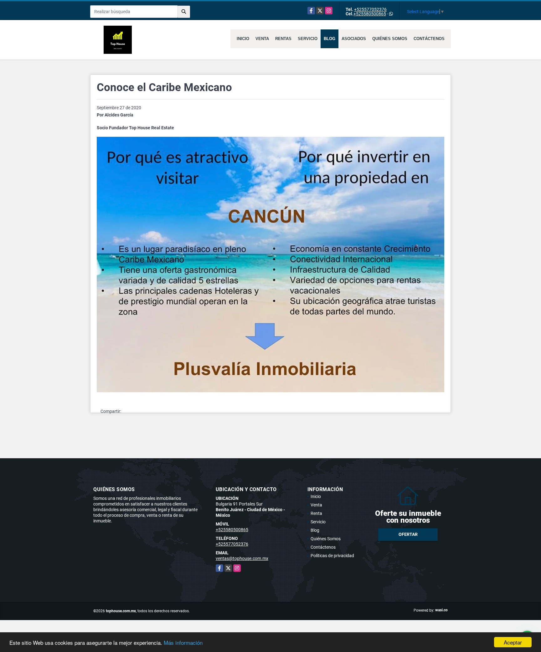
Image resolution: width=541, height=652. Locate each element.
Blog (329, 38)
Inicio (243, 38)
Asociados (354, 38)
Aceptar (513, 642)
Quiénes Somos (389, 38)
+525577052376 (370, 9)
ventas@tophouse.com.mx (242, 558)
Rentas (283, 38)
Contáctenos (429, 38)
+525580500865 (369, 13)
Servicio (307, 38)
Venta (262, 38)
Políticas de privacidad (332, 555)
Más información (183, 642)
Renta (316, 513)
